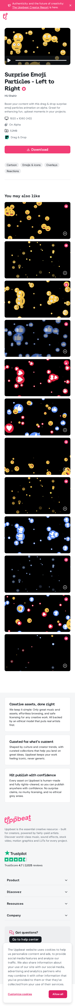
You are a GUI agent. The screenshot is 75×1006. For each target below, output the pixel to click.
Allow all (57, 994)
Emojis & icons (31, 165)
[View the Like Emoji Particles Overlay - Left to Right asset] (37, 338)
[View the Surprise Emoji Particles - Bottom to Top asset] (37, 299)
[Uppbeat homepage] (5, 16)
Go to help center (25, 939)
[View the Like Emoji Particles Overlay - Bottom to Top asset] (37, 534)
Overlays (51, 165)
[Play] (9, 60)
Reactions (13, 171)
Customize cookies (20, 994)
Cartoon (12, 165)
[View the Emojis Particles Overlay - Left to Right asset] (37, 417)
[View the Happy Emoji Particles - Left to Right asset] (37, 220)
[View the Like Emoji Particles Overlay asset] (37, 574)
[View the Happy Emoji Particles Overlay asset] (37, 495)
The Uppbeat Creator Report (30, 7)
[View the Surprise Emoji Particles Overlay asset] (37, 259)
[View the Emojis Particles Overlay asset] (37, 652)
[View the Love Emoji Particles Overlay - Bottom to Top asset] (37, 377)
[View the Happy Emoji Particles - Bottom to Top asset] (37, 456)
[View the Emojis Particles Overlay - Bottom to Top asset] (37, 613)
